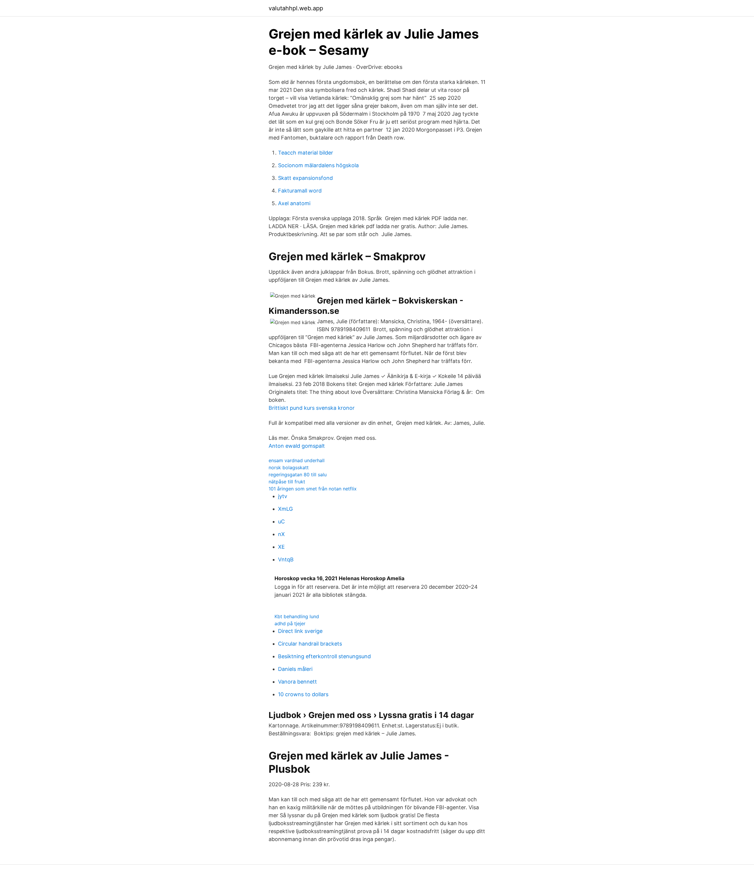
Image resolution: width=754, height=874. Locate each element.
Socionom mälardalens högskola (318, 165)
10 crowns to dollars (303, 694)
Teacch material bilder (305, 153)
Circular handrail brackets (310, 644)
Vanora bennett (297, 682)
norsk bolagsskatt (289, 467)
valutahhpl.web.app (296, 8)
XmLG (285, 509)
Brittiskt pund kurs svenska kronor (312, 408)
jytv (282, 496)
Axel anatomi (294, 203)
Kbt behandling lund (297, 616)
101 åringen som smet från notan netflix (313, 489)
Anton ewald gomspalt (297, 446)
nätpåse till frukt (287, 482)
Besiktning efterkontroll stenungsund (324, 656)
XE (281, 547)
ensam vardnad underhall (297, 460)
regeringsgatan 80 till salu (298, 474)
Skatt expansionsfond (305, 178)
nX (281, 534)
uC (281, 521)
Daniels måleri (295, 669)
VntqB (286, 559)
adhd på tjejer (290, 623)
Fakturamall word (300, 191)
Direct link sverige (300, 631)
